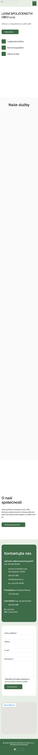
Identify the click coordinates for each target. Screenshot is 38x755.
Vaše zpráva (8, 659)
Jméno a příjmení (10, 633)
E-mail (6, 650)
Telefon (7, 642)
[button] (34, 3)
